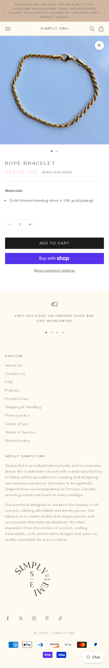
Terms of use (16, 424)
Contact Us (15, 373)
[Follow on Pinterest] (47, 618)
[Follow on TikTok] (60, 618)
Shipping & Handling (23, 407)
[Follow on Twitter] (20, 618)
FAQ (9, 382)
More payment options (54, 270)
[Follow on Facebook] (7, 618)
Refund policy (17, 440)
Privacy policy (17, 415)
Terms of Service (20, 432)
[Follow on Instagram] (34, 618)
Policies (12, 390)
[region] (54, 312)
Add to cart (54, 243)
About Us (13, 365)
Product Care (17, 398)
